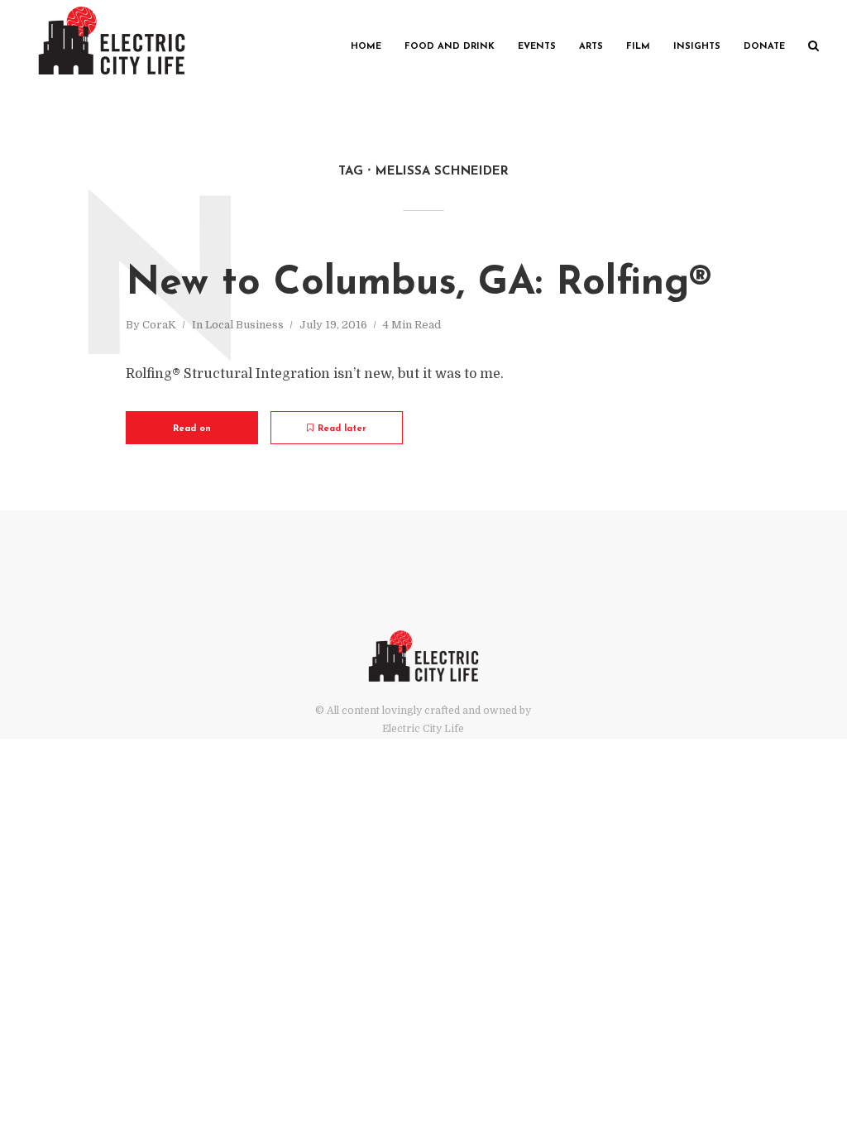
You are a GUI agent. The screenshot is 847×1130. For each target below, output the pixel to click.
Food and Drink (449, 46)
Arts (591, 46)
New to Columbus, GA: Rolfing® (418, 284)
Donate (764, 46)
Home (366, 46)
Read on (192, 428)
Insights (696, 46)
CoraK (159, 324)
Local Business (244, 324)
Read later (342, 428)
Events (537, 46)
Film (638, 46)
